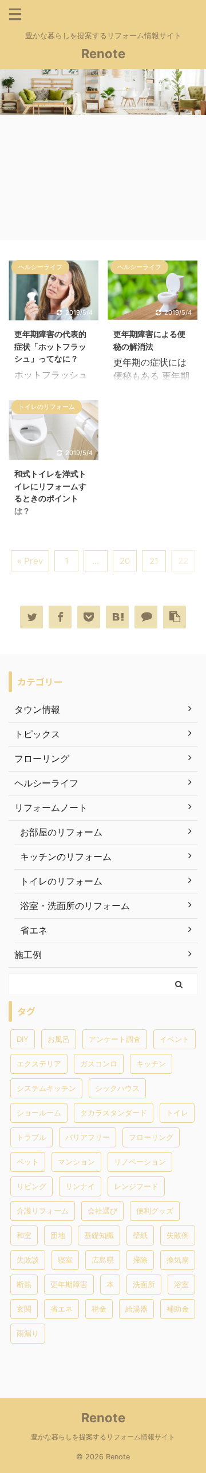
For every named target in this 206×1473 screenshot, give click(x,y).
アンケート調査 (115, 1039)
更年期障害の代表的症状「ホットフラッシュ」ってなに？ (50, 346)
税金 (99, 1308)
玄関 (24, 1308)
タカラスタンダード (113, 1112)
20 (125, 560)
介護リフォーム (43, 1210)
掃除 (140, 1259)
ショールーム (39, 1112)
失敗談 (28, 1259)
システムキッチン (46, 1088)
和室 (24, 1235)
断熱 (24, 1284)
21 (154, 560)
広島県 (103, 1259)
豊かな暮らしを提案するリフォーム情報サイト (103, 1437)
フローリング (151, 1137)
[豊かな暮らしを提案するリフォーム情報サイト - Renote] (117, 617)
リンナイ (80, 1186)
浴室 (181, 1284)
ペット (28, 1161)
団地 (57, 1235)
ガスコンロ (98, 1063)
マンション (76, 1161)
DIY (23, 1039)
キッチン (151, 1063)
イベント (174, 1039)
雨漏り (28, 1333)
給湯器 (136, 1308)
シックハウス (117, 1088)
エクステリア (39, 1063)
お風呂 (58, 1039)
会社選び (102, 1210)
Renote (103, 53)
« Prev (30, 560)
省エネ (61, 1308)
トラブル (31, 1137)
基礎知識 (99, 1235)
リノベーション (140, 1161)
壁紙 (140, 1235)
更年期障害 (69, 1284)
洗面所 (144, 1284)
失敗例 (178, 1235)
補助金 (178, 1308)
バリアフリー (87, 1137)
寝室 (65, 1259)
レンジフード (136, 1186)
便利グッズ (154, 1210)
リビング (31, 1186)
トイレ (177, 1112)
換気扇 (178, 1259)
